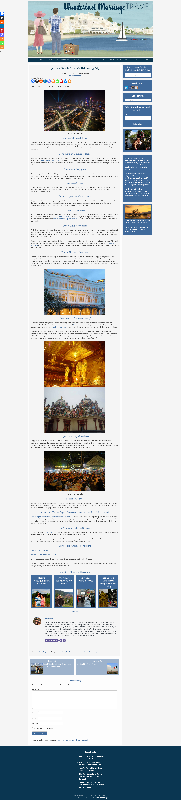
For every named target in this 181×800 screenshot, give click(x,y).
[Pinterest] (2, 30)
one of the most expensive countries (66, 219)
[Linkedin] (45, 81)
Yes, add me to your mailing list (44, 728)
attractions (61, 652)
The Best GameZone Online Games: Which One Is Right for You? (90, 776)
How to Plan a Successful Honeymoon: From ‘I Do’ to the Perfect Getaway (91, 784)
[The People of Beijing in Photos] (86, 597)
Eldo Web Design (102, 798)
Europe (49, 60)
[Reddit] (41, 81)
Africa (81, 60)
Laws (72, 652)
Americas (65, 60)
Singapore (46, 652)
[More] (69, 81)
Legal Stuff (144, 60)
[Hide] (1, 51)
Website (35, 723)
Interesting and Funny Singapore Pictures (46, 555)
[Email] (64, 640)
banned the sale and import (49, 160)
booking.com (48, 532)
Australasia (91, 60)
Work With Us (131, 60)
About (119, 60)
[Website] (60, 640)
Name (35, 713)
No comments (75, 75)
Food (68, 652)
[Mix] (53, 81)
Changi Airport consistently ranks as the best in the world (52, 517)
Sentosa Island (78, 325)
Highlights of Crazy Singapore (42, 550)
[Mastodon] (49, 81)
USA (56, 60)
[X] (37, 81)
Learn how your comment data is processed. (73, 740)
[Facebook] (33, 81)
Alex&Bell (49, 618)
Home (35, 60)
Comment (36, 689)
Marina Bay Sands (81, 652)
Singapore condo (65, 217)
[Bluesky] (65, 81)
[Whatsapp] (57, 81)
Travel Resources (107, 60)
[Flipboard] (61, 81)
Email (34, 718)
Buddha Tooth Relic (60, 327)
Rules (91, 652)
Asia (73, 60)
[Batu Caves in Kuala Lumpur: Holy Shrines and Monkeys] (108, 597)
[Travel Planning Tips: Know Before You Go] (64, 597)
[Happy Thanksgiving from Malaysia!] (41, 597)
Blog (42, 60)
